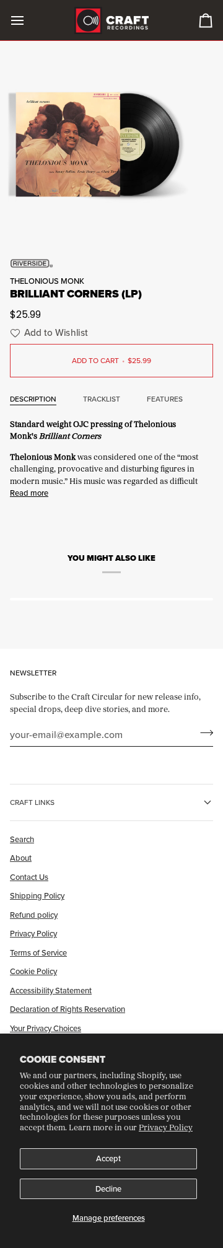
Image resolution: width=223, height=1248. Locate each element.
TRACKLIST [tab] (101, 398)
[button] (47, 333)
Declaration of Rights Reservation (67, 1008)
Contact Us (29, 876)
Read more (29, 492)
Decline (108, 1188)
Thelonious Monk (47, 280)
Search (22, 839)
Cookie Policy (33, 971)
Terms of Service (38, 952)
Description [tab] (33, 398)
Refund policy (34, 914)
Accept (108, 1158)
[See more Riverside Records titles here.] (111, 263)
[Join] (203, 732)
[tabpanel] (111, 457)
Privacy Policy (166, 1127)
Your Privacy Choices (45, 1028)
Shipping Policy (37, 895)
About (21, 857)
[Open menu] (28, 20)
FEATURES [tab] (165, 398)
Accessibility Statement (51, 990)
